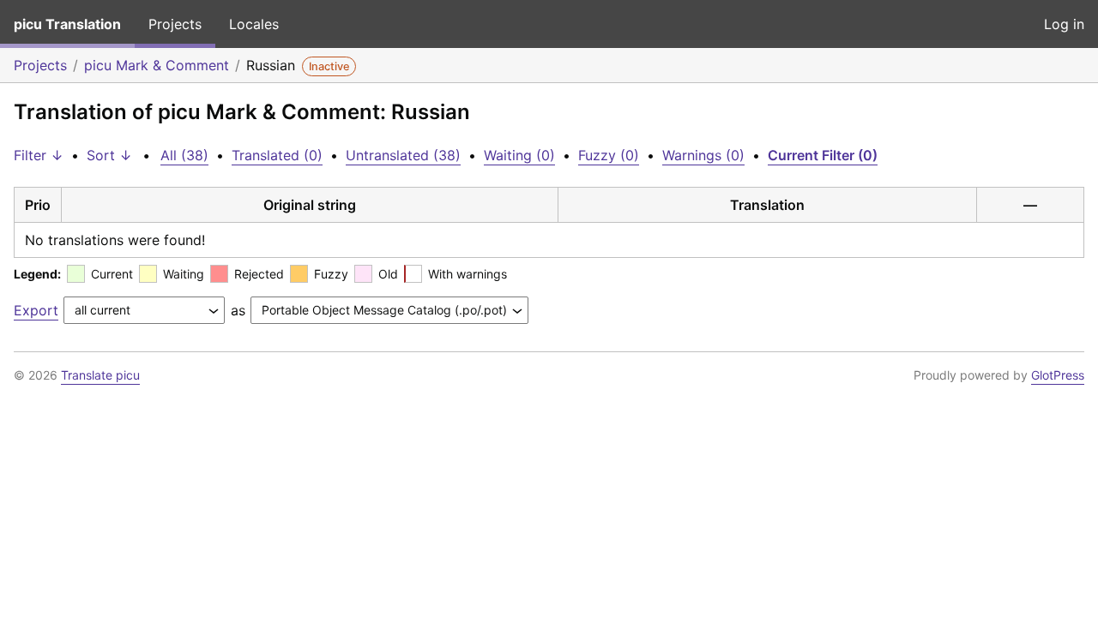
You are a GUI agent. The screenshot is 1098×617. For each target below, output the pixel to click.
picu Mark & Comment (156, 65)
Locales (254, 24)
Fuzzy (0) (608, 155)
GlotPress (1057, 375)
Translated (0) (277, 155)
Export (36, 310)
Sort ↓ (109, 155)
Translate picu (100, 375)
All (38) (184, 155)
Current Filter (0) (823, 155)
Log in (1064, 24)
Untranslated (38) (403, 155)
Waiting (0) (519, 155)
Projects (175, 24)
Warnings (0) (703, 155)
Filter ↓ (38, 155)
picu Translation (67, 24)
